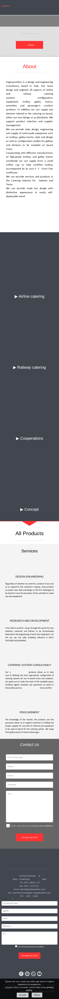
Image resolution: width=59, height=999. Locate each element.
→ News (29, 45)
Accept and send (29, 837)
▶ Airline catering (29, 296)
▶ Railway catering (29, 367)
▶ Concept (29, 509)
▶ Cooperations (29, 438)
